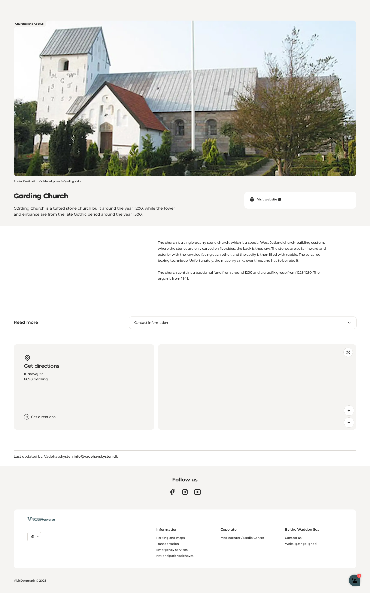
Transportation (167, 544)
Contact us (293, 538)
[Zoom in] (349, 410)
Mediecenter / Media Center (242, 538)
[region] (257, 387)
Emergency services (172, 550)
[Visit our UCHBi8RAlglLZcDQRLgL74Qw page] (197, 492)
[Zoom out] (349, 422)
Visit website (267, 199)
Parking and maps (170, 538)
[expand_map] (348, 352)
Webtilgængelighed (301, 544)
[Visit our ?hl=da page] (185, 492)
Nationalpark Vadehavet (175, 556)
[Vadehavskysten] (41, 519)
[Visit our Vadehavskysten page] (172, 492)
